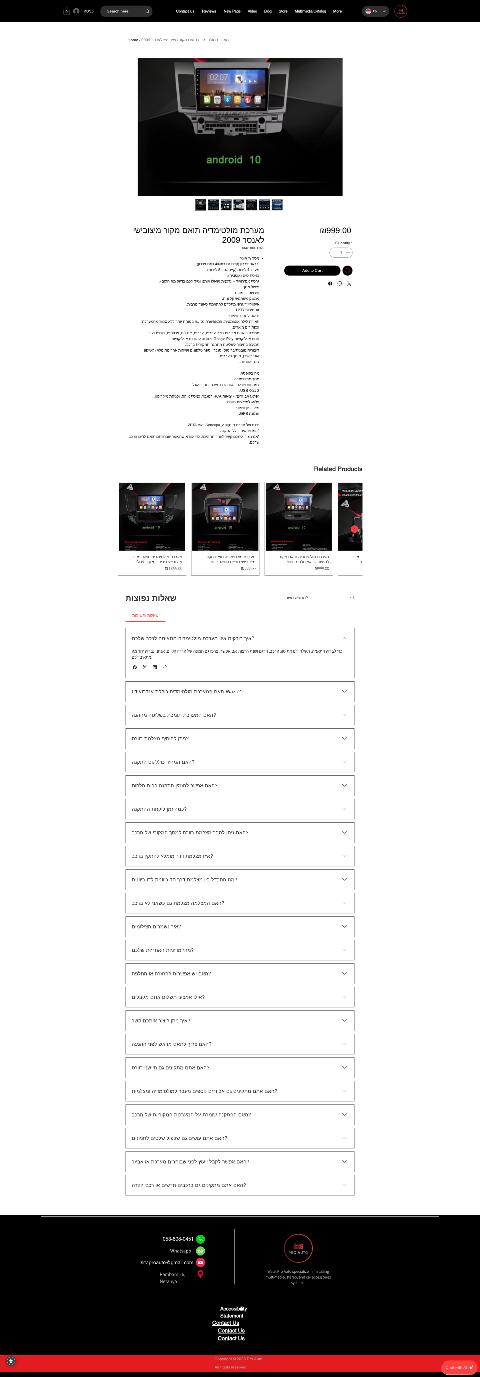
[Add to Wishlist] (347, 271)
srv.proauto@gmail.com (167, 1262)
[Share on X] (349, 284)
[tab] (146, 615)
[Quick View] (152, 517)
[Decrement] (333, 252)
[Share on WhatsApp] (340, 284)
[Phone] (200, 1239)
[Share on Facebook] (330, 284)
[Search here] (147, 11)
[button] (66, 11)
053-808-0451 (178, 1239)
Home (133, 40)
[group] (240, 529)
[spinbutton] (341, 252)
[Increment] (348, 252)
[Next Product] (354, 529)
